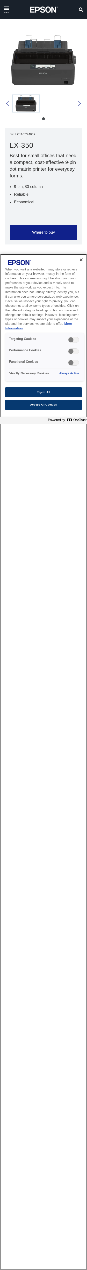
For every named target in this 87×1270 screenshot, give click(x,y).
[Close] (81, 260)
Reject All (43, 392)
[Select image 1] (26, 103)
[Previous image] (8, 103)
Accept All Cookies (43, 404)
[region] (43, 762)
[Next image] (79, 103)
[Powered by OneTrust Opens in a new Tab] (66, 421)
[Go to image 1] (43, 118)
